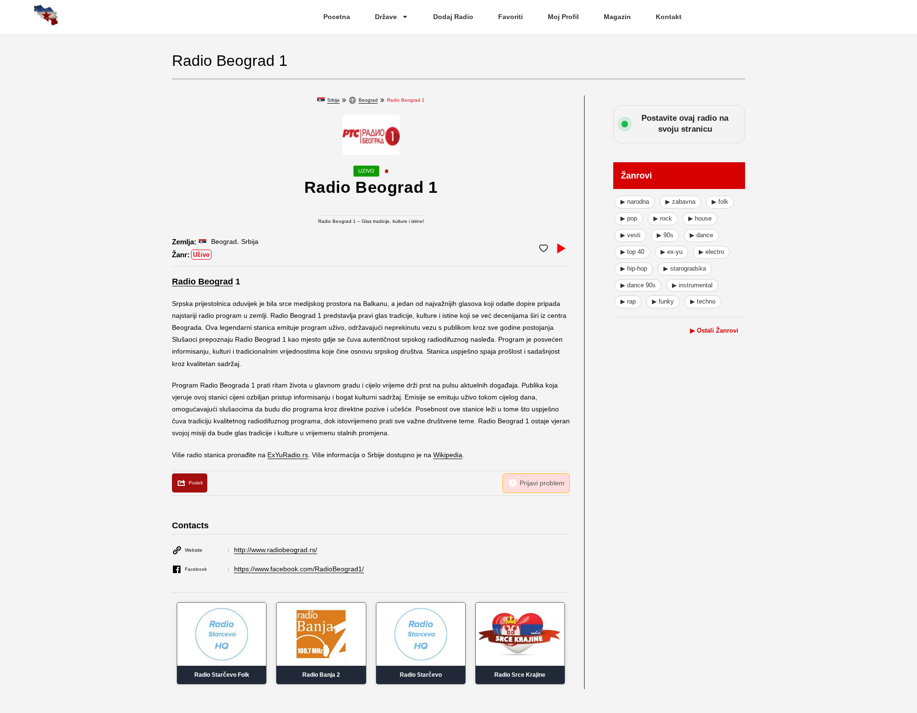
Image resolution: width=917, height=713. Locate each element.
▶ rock (662, 218)
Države (386, 17)
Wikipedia (447, 455)
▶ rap (628, 301)
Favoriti (510, 17)
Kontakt (669, 17)
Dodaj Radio (453, 17)
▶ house (700, 218)
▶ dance (701, 235)
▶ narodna (634, 201)
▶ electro (711, 251)
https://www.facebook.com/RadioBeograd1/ (299, 569)
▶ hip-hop (633, 268)
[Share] (189, 483)
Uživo (201, 254)
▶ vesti (630, 235)
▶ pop (628, 218)
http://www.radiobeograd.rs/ (275, 550)
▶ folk (720, 201)
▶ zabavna (680, 201)
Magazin (617, 17)
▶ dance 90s (638, 285)
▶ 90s (665, 235)
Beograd (368, 100)
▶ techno (702, 301)
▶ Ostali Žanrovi (714, 330)
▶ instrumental (692, 285)
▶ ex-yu (671, 251)
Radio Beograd (202, 281)
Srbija (333, 100)
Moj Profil (563, 17)
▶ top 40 (632, 251)
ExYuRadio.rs (287, 455)
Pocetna (336, 17)
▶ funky (663, 301)
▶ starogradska (684, 268)
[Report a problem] (536, 483)
